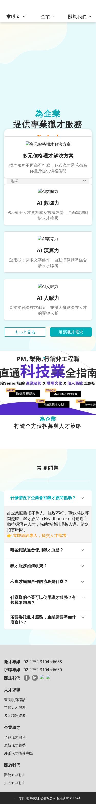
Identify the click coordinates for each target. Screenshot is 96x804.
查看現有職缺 (15, 699)
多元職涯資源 (15, 715)
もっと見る (25, 332)
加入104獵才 (14, 782)
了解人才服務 (15, 707)
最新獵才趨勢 (15, 745)
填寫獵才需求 (71, 332)
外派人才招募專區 (18, 753)
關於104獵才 (14, 774)
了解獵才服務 (15, 737)
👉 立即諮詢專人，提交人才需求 (36, 535)
